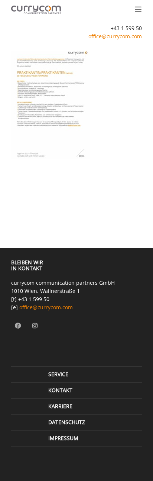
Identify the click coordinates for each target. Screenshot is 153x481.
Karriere (60, 406)
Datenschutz (66, 422)
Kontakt (60, 390)
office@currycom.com (115, 36)
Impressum (63, 438)
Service (58, 374)
